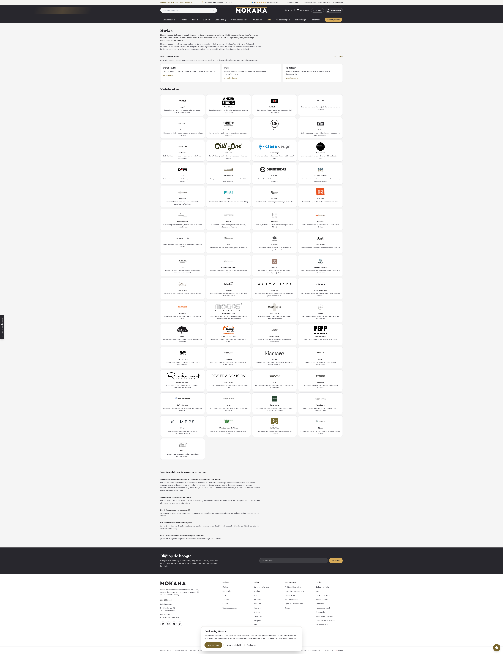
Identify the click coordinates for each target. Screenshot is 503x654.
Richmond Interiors (261, 587)
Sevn (256, 595)
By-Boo (257, 612)
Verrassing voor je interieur (2, 327)
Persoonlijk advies (333, 20)
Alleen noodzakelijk (234, 645)
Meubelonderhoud (323, 608)
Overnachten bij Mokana (325, 620)
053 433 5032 (166, 600)
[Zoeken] (215, 10)
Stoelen (183, 19)
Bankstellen (169, 19)
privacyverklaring (289, 638)
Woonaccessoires (239, 19)
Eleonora (257, 608)
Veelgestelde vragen (293, 587)
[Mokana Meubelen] (251, 10)
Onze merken (321, 612)
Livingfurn (257, 620)
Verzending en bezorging (294, 591)
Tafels (195, 19)
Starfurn (257, 591)
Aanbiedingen (283, 19)
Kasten (206, 19)
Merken (225, 587)
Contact (288, 608)
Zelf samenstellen (323, 587)
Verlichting (220, 19)
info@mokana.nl (166, 604)
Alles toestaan (213, 645)
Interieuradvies (322, 599)
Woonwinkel (338, 2)
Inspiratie (315, 19)
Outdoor (257, 19)
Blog (317, 591)
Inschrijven (336, 560)
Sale (269, 19)
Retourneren (290, 595)
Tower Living (259, 616)
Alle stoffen (338, 57)
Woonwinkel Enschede (324, 616)
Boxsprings (300, 19)
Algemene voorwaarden (294, 604)
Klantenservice (324, 2)
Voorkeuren (251, 645)
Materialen (320, 604)
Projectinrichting (323, 595)
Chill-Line (257, 604)
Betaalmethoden (291, 599)
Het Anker (258, 599)
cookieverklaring (273, 638)
